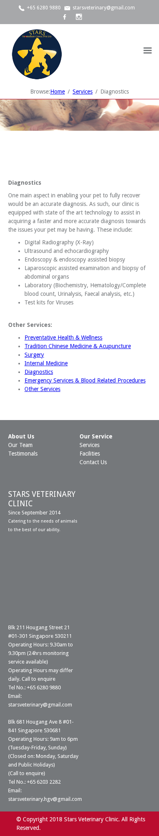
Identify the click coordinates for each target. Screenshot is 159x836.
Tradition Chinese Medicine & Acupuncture (77, 346)
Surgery (34, 354)
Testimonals (23, 453)
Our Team (20, 445)
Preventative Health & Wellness (63, 337)
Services (89, 445)
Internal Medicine (46, 363)
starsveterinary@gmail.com (104, 8)
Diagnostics (38, 372)
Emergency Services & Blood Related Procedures (85, 380)
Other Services (42, 389)
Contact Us (93, 462)
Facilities (90, 453)
